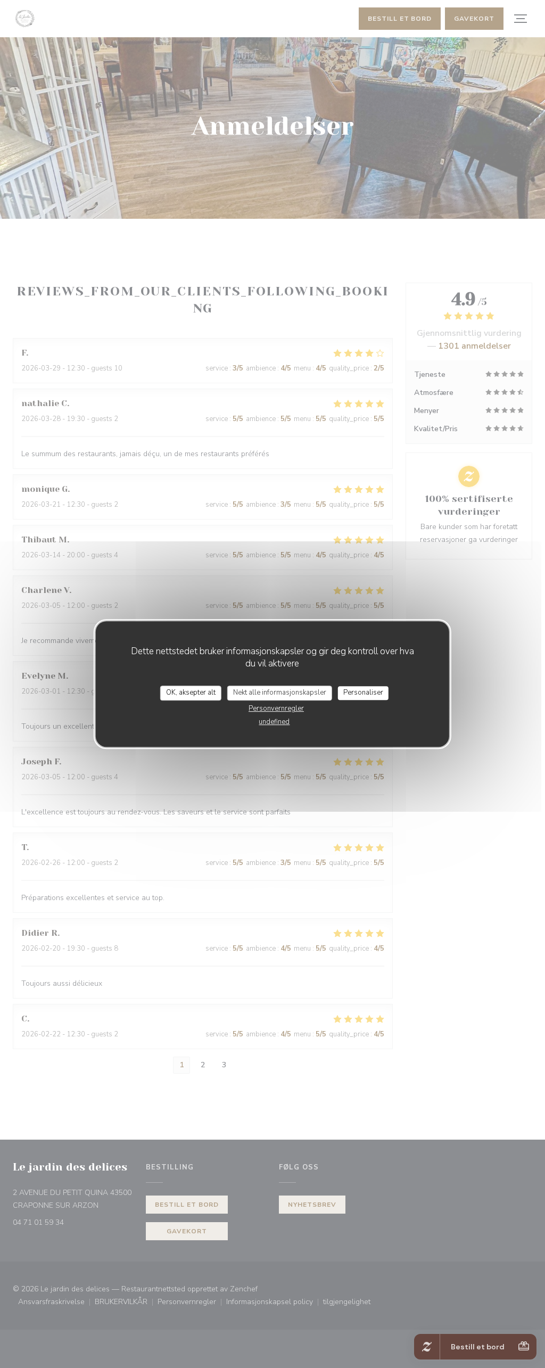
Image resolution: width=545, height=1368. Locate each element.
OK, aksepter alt (191, 692)
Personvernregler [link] (276, 708)
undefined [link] (274, 722)
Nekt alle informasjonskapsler (279, 692)
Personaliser (363, 692)
